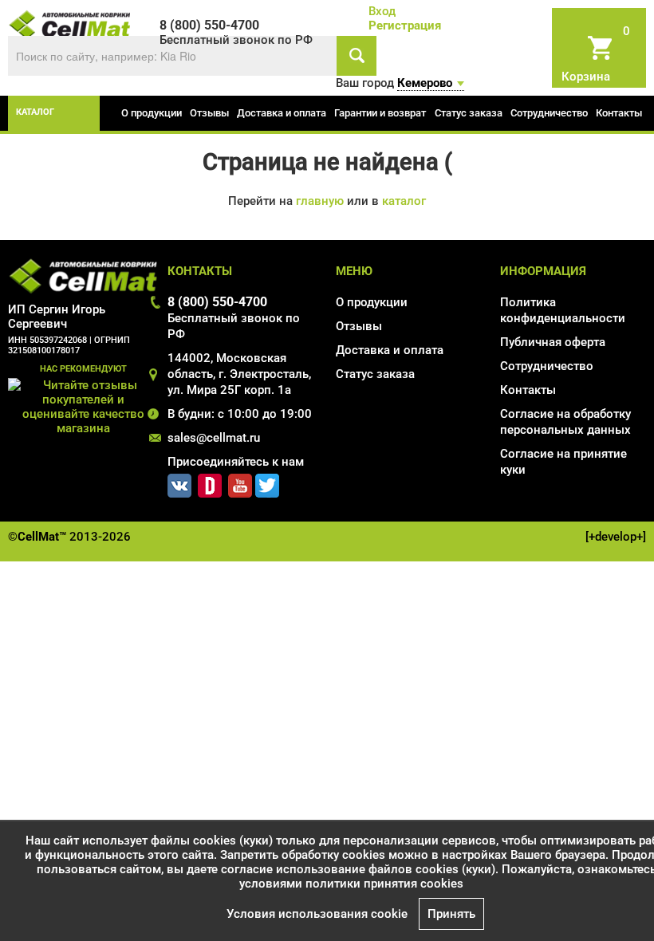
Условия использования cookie (317, 914)
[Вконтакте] (179, 482)
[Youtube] (240, 482)
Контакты (619, 113)
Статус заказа (468, 113)
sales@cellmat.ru (213, 438)
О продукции (151, 113)
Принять (451, 914)
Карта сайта (534, 493)
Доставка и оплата (281, 113)
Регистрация (404, 25)
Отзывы (209, 113)
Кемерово (424, 83)
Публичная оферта (552, 342)
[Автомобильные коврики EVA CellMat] (70, 24)
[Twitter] (267, 482)
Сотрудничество (549, 113)
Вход (382, 11)
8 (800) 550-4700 (217, 301)
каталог (35, 112)
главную (320, 201)
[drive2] (210, 482)
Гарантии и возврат (380, 113)
